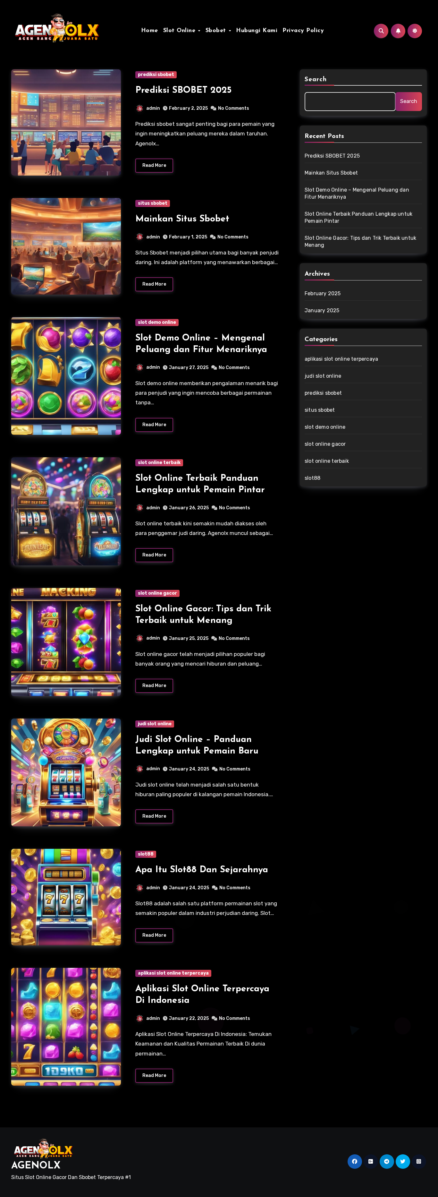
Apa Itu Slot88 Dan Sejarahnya (201, 869)
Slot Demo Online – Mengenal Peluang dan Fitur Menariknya (357, 193)
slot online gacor (157, 593)
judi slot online (155, 724)
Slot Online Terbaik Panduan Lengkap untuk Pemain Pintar (358, 217)
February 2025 (323, 293)
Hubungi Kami (256, 31)
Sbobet (217, 31)
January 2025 (322, 310)
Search (316, 79)
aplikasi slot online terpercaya (173, 973)
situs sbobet (152, 203)
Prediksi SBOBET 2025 (183, 90)
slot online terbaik (159, 462)
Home (149, 31)
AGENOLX (36, 1166)
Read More (154, 165)
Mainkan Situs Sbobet (182, 219)
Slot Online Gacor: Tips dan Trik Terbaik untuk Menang (360, 241)
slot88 (146, 854)
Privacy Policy (303, 31)
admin (153, 108)
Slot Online (180, 31)
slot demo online (157, 322)
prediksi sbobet (156, 74)
